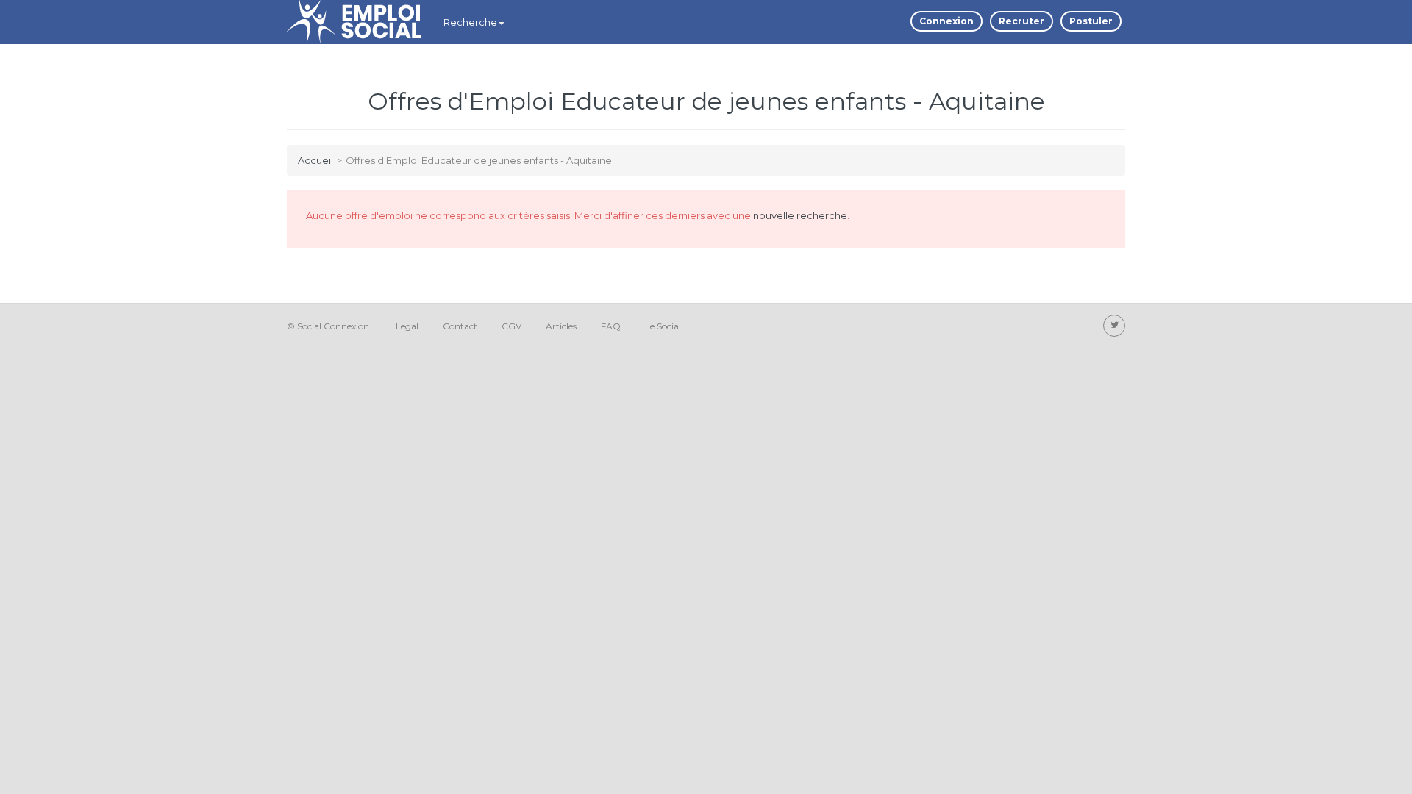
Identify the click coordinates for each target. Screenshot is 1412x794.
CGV (511, 326)
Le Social (663, 326)
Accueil (315, 160)
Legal (407, 326)
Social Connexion (333, 326)
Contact (460, 326)
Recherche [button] (470, 22)
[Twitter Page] (1114, 326)
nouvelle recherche (800, 215)
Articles (561, 326)
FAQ (611, 326)
